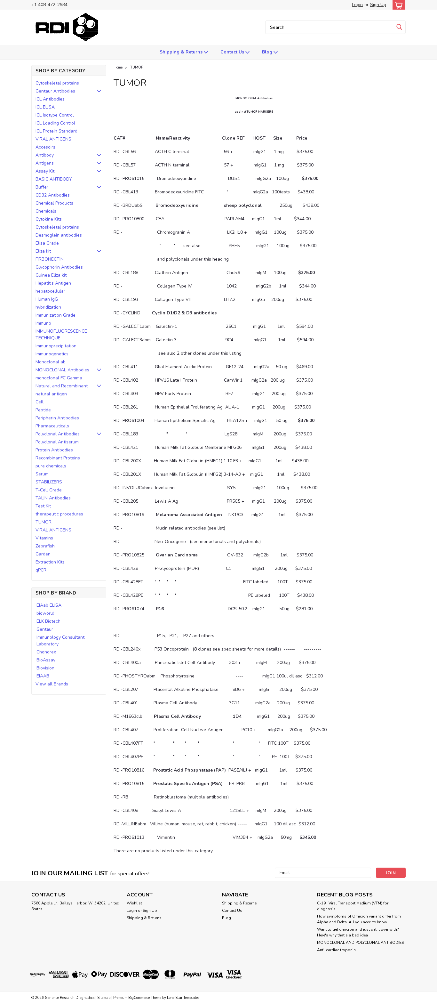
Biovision (45, 668)
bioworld (45, 613)
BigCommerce (139, 997)
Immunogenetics (52, 354)
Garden (43, 554)
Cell (40, 402)
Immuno (43, 323)
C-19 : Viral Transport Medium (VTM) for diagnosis (352, 906)
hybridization (48, 307)
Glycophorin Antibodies (59, 267)
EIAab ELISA (48, 605)
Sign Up (378, 5)
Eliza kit (43, 251)
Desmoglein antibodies (59, 235)
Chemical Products (54, 203)
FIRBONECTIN (50, 259)
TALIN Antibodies (53, 498)
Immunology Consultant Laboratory (60, 640)
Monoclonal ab (51, 362)
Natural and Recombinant (62, 386)
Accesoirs (45, 147)
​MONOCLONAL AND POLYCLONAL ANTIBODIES (360, 942)
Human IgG (47, 299)
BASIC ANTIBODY (54, 179)
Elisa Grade (47, 243)
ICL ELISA (45, 107)
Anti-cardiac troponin (336, 949)
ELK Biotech (48, 621)
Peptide (43, 410)
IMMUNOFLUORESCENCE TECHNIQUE (61, 334)
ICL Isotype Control (55, 115)
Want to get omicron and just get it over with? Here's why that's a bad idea (358, 932)
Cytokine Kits (49, 219)
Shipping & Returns (182, 52)
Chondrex (46, 652)
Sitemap (103, 997)
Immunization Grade (55, 315)
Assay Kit (45, 171)
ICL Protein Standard (56, 131)
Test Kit (43, 506)
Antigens (45, 163)
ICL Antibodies (50, 99)
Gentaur (44, 629)
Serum (42, 474)
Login (357, 5)
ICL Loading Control (55, 123)
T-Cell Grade (49, 490)
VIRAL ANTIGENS (53, 139)
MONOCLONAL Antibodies (62, 370)
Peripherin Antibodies (57, 418)
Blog (268, 52)
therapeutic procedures (59, 514)
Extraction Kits (50, 562)
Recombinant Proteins (58, 458)
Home (118, 67)
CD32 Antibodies (53, 195)
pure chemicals (51, 466)
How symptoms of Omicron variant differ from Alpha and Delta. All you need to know (359, 919)
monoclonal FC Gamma (59, 378)
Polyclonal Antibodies (58, 434)
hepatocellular (50, 291)
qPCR (41, 570)
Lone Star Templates (183, 997)
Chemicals (46, 211)
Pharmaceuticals (52, 426)
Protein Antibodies (54, 450)
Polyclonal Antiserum (57, 442)
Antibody (45, 155)
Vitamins (44, 538)
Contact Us (232, 52)
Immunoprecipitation (56, 346)
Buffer (42, 187)
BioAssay (45, 660)
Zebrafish (45, 546)
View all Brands (52, 684)
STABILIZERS (49, 482)
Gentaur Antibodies (55, 91)
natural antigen (51, 394)
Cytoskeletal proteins (57, 83)
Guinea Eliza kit (51, 275)
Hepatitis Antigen (53, 283)
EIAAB (42, 676)
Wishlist (134, 903)
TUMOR (44, 522)
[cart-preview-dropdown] (397, 5)
